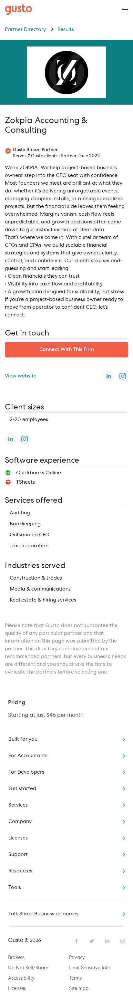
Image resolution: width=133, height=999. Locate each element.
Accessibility (21, 978)
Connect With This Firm (66, 349)
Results (65, 29)
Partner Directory (26, 29)
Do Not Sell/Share (28, 968)
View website (20, 376)
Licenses (17, 988)
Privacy (77, 957)
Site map (78, 988)
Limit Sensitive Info (89, 968)
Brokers (16, 957)
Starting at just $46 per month (46, 715)
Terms (75, 978)
